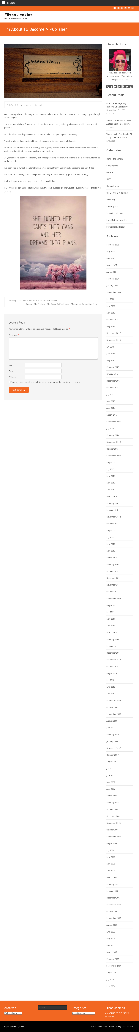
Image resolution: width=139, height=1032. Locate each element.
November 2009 (113, 700)
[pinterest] (129, 9)
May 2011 (110, 619)
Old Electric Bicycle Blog (116, 193)
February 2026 (112, 244)
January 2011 (112, 646)
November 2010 (113, 659)
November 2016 (113, 340)
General (38, 105)
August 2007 (111, 761)
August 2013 (111, 462)
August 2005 (111, 925)
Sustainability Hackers (115, 227)
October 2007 (112, 755)
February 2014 (112, 435)
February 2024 (112, 278)
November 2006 (113, 823)
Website (12, 377)
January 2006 (112, 891)
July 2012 (110, 537)
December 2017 (113, 333)
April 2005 (110, 945)
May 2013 (110, 482)
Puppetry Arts (112, 206)
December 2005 (113, 897)
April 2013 (110, 489)
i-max (117, 1026)
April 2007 (110, 789)
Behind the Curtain (114, 158)
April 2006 (110, 870)
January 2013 (112, 510)
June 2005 (110, 931)
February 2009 (112, 734)
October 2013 (112, 449)
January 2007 (112, 809)
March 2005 (111, 952)
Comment (14, 335)
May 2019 (110, 312)
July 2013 (110, 469)
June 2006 (110, 857)
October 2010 (112, 666)
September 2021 (113, 292)
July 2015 (110, 394)
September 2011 (113, 598)
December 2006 (113, 816)
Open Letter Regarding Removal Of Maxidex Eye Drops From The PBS (117, 106)
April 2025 (110, 258)
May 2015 (110, 401)
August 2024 (111, 272)
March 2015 (111, 415)
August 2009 (111, 721)
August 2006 (111, 843)
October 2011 (112, 591)
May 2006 (110, 863)
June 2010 (110, 687)
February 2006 (112, 884)
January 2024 (112, 285)
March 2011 (111, 632)
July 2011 (110, 612)
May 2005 (110, 938)
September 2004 (113, 966)
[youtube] (122, 9)
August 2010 (111, 673)
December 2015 (113, 381)
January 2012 (112, 571)
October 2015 (112, 387)
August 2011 (111, 605)
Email (11, 371)
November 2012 (113, 516)
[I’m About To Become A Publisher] (53, 71)
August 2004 (111, 972)
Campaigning (28, 105)
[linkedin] (132, 9)
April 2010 (110, 693)
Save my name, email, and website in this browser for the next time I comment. (46, 382)
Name (11, 365)
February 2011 (112, 639)
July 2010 (110, 680)
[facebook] (114, 9)
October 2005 (112, 911)
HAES (108, 179)
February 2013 (112, 503)
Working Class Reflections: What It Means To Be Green (32, 300)
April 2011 (110, 625)
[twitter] (118, 9)
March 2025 (111, 265)
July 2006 (110, 850)
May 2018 (110, 326)
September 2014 (113, 421)
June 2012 (110, 544)
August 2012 (111, 530)
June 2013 (110, 476)
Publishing (110, 199)
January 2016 (112, 374)
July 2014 (110, 428)
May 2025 (110, 251)
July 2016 (110, 346)
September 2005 (113, 918)
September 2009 (113, 714)
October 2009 (112, 707)
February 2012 (112, 564)
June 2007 (110, 775)
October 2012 (112, 523)
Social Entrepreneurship (116, 220)
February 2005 (112, 959)
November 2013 (113, 442)
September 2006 (113, 836)
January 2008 (112, 741)
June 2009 (110, 727)
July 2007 (110, 768)
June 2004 (110, 986)
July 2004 (110, 979)
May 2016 (110, 360)
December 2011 (113, 578)
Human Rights (112, 186)
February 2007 (112, 802)
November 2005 (113, 904)
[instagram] (125, 9)
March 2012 (111, 557)
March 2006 (111, 877)
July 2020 (110, 299)
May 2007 (110, 782)
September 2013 (113, 455)
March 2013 (111, 496)
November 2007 (113, 748)
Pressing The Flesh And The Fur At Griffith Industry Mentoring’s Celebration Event (63, 304)
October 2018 (112, 319)
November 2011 (113, 584)
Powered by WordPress (99, 1026)
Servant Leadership (114, 213)
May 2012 (110, 550)
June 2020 (110, 306)
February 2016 (112, 367)
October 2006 (112, 829)
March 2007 (111, 795)
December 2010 (113, 653)
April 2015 (110, 408)
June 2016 (110, 353)
